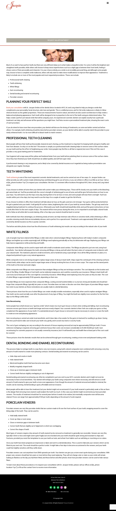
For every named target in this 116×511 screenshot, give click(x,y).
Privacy (65, 503)
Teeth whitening (12, 177)
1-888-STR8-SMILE (31, 35)
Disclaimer (70, 503)
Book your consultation (14, 108)
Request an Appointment (58, 40)
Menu (103, 3)
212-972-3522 (83, 35)
